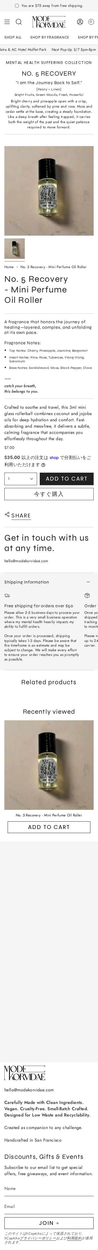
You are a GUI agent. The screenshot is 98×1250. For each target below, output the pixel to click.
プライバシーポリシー (38, 1238)
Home (9, 266)
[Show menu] (7, 22)
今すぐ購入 (49, 494)
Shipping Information (26, 582)
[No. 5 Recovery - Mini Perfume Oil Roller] (49, 765)
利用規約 (74, 1238)
